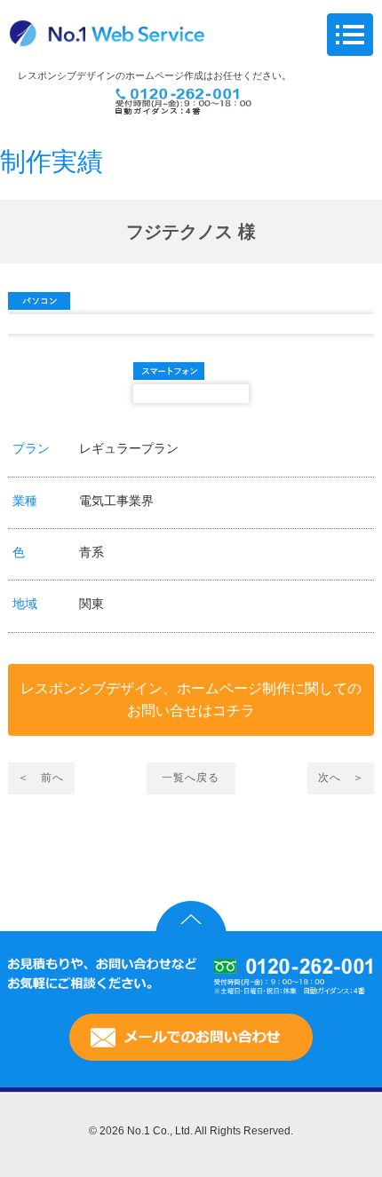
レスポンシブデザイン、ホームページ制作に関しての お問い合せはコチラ (191, 700)
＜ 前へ (41, 777)
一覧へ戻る (190, 777)
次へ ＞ (341, 777)
